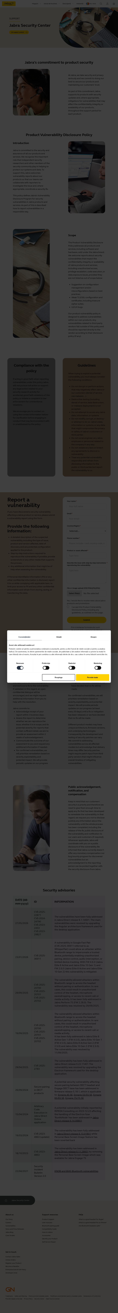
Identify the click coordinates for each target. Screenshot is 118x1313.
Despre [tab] (94, 637)
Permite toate (92, 677)
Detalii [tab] (59, 637)
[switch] (46, 668)
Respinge (58, 677)
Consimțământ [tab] (24, 637)
